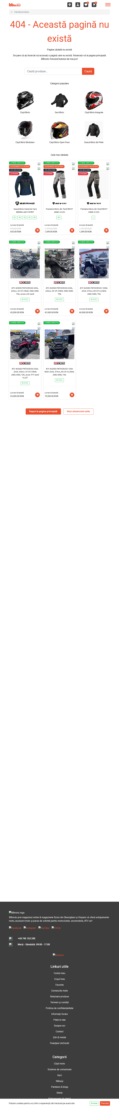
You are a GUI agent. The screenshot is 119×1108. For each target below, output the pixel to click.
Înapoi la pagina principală (43, 411)
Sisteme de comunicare (60, 1069)
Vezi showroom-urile (78, 411)
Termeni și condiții (59, 1002)
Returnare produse (59, 996)
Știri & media (59, 1037)
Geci (59, 1075)
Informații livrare (59, 1014)
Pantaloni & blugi (59, 1087)
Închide (94, 1103)
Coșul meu (59, 979)
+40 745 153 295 (26, 938)
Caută (88, 71)
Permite (105, 1103)
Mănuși (59, 1081)
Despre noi (59, 1025)
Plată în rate (59, 1019)
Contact (59, 1031)
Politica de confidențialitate (59, 1008)
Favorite (59, 984)
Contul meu (59, 973)
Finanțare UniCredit (59, 1043)
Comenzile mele (59, 990)
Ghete (60, 1092)
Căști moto (59, 1063)
